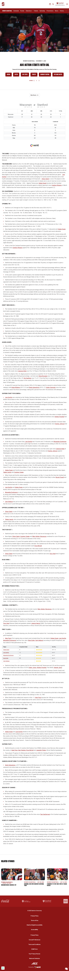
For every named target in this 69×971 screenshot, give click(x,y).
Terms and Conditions (34, 944)
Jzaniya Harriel (35, 623)
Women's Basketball (29, 61)
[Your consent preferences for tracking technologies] (3, 968)
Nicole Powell (60, 477)
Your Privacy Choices (34, 953)
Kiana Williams (15, 387)
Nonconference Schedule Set (8, 885)
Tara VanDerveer (45, 814)
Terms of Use (34, 920)
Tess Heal (53, 553)
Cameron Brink (22, 371)
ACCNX (8, 74)
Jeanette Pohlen (41, 750)
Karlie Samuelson (34, 387)
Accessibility (35, 929)
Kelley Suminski (51, 387)
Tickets (36, 11)
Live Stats (25, 74)
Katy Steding (22, 750)
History (62, 11)
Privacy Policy (35, 916)
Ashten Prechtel (59, 416)
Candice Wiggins (57, 185)
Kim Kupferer (27, 378)
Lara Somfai (8, 397)
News (56, 11)
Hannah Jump (58, 667)
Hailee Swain (42, 183)
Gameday (42, 11)
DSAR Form (34, 949)
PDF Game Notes (58, 74)
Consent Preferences (34, 939)
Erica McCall (38, 546)
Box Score (33, 95)
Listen (16, 74)
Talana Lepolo (7, 472)
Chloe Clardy (45, 179)
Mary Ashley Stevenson (39, 536)
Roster (22, 11)
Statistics (28, 11)
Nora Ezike (31, 640)
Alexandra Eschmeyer (60, 441)
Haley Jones (32, 667)
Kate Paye (8, 638)
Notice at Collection (34, 958)
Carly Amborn (9, 501)
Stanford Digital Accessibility (35, 925)
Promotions (50, 11)
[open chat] (66, 968)
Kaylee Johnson (60, 424)
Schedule (16, 11)
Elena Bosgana (43, 376)
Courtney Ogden (19, 472)
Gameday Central (45, 74)
